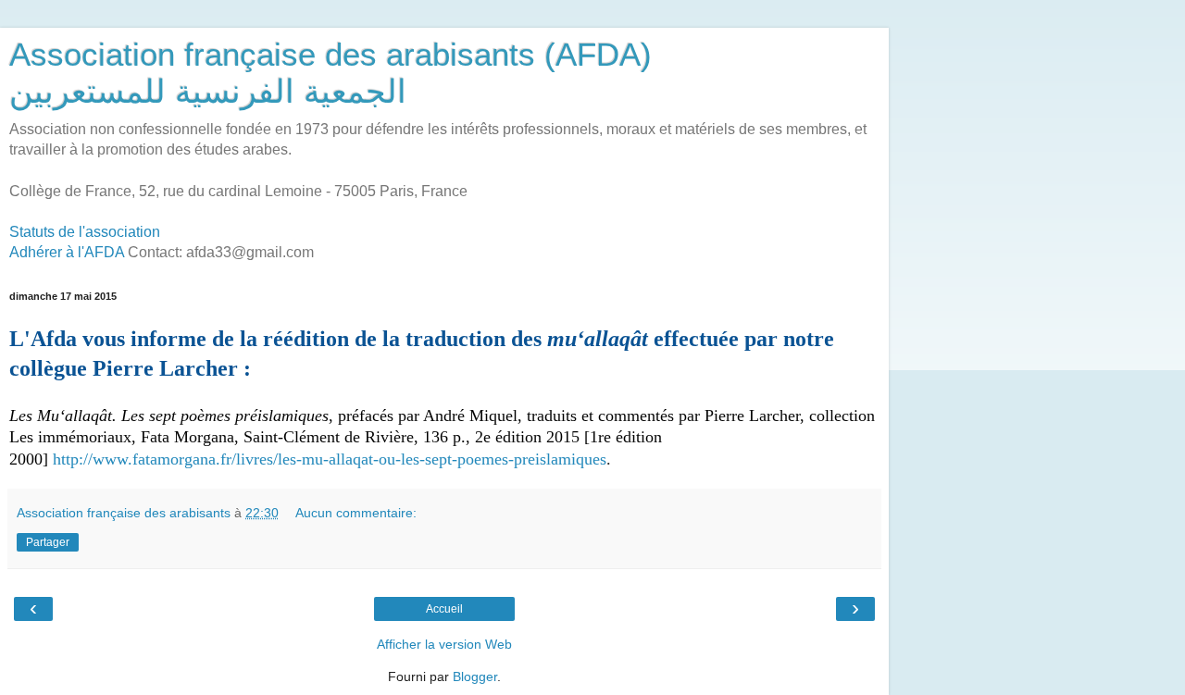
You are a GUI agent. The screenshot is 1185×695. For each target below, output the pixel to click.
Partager (47, 542)
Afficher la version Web (444, 644)
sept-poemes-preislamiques (515, 459)
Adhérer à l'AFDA (66, 252)
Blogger (475, 676)
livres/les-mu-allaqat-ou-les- (330, 459)
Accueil (444, 608)
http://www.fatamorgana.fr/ (144, 459)
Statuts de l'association (84, 232)
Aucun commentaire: (356, 512)
